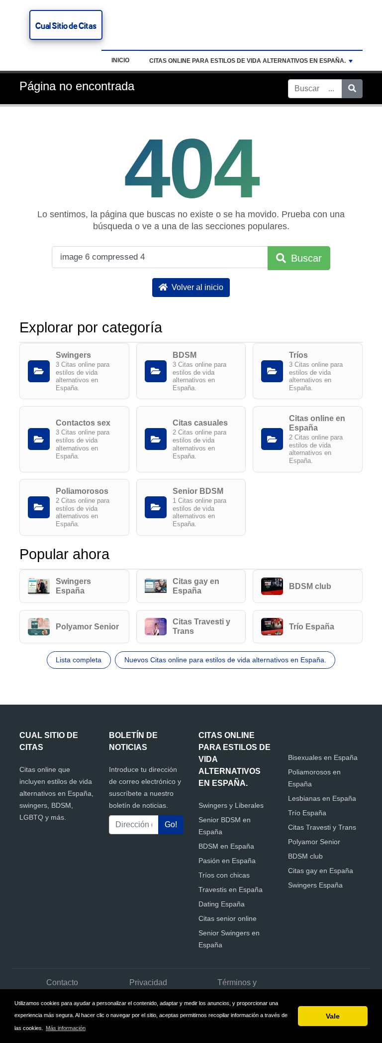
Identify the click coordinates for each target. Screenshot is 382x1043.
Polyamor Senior (314, 842)
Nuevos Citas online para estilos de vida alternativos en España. (225, 660)
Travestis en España (230, 890)
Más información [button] (66, 1028)
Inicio (120, 60)
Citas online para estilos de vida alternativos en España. (247, 60)
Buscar (305, 258)
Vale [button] (333, 1016)
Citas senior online (227, 918)
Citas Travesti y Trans (322, 827)
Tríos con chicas (224, 875)
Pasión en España (227, 861)
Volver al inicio (196, 287)
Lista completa (78, 660)
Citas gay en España (320, 871)
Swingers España (315, 885)
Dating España (221, 904)
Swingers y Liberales (231, 805)
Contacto (62, 982)
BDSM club (305, 856)
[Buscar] (352, 88)
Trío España (307, 813)
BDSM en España (226, 846)
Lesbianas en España (322, 798)
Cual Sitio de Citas (65, 25)
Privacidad (148, 982)
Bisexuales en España (323, 757)
